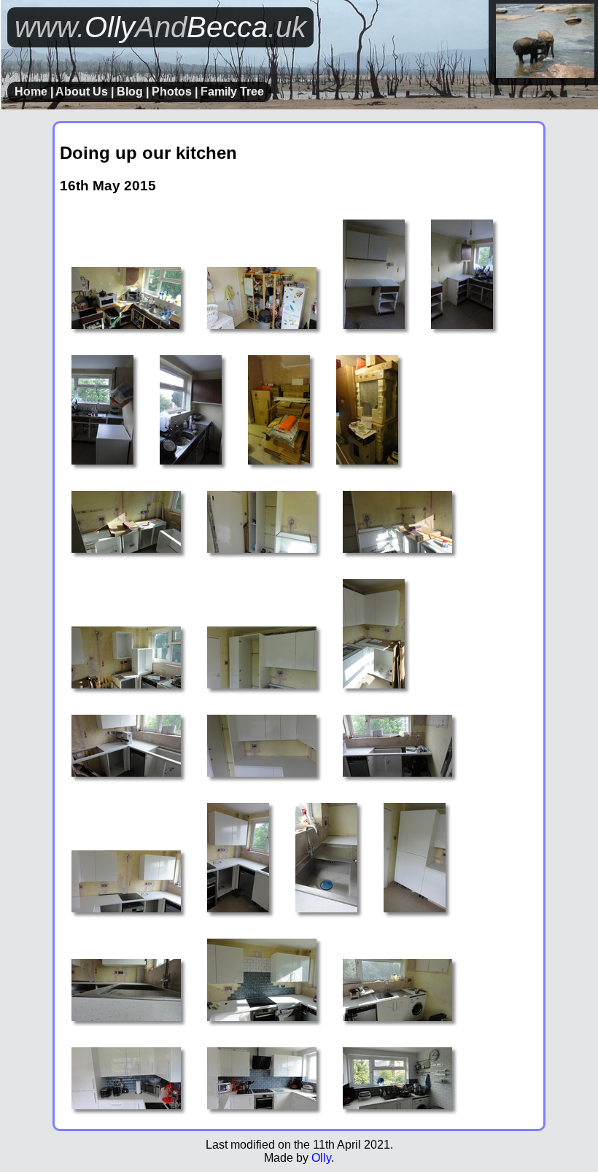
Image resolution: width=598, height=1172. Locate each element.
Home (31, 91)
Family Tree (232, 91)
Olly (321, 1158)
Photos (172, 91)
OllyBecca (160, 27)
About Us (81, 91)
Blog (130, 91)
